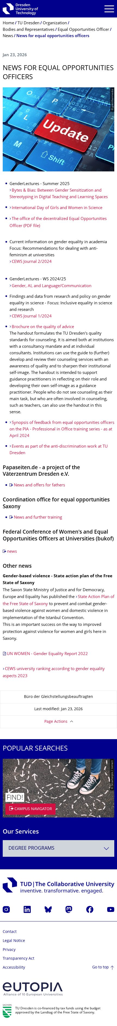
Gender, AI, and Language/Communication (51, 286)
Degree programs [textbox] (31, 848)
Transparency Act (18, 958)
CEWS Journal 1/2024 (32, 316)
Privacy (9, 950)
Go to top (100, 967)
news (12, 552)
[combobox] (58, 848)
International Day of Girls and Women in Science (57, 208)
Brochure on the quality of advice (43, 327)
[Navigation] (109, 8)
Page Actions (55, 722)
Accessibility (14, 968)
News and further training (38, 518)
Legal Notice (14, 941)
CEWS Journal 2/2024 (32, 262)
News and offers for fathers (39, 485)
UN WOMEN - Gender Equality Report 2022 (47, 654)
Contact (10, 932)
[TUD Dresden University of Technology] (20, 8)
